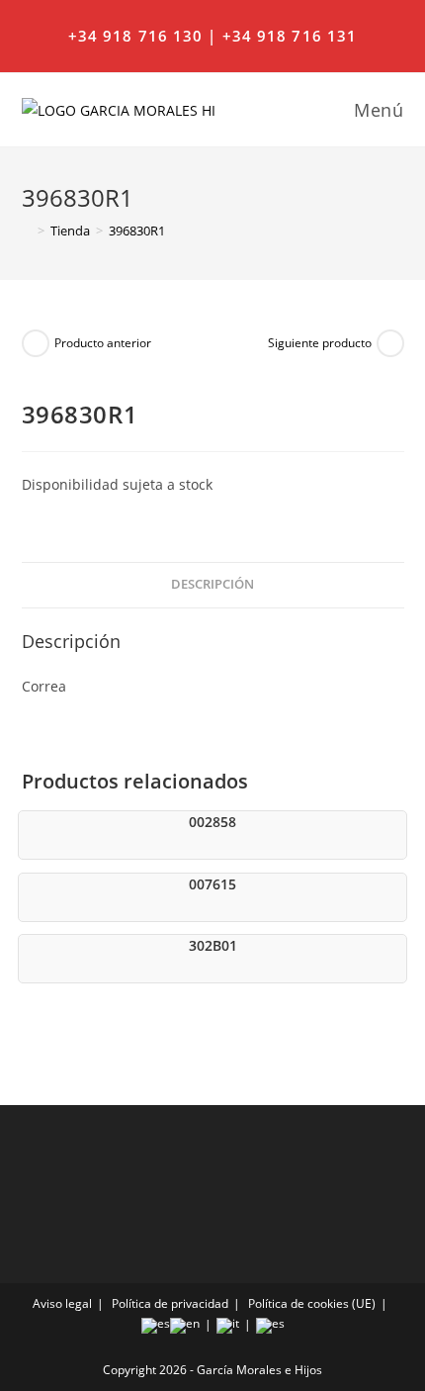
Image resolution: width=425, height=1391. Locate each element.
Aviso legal (62, 1303)
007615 (212, 884)
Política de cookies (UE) (312, 1303)
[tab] (213, 585)
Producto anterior (102, 342)
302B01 (213, 945)
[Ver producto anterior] (35, 343)
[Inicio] (27, 230)
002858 (212, 821)
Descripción (212, 584)
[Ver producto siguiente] (390, 343)
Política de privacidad (170, 1303)
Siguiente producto (320, 342)
